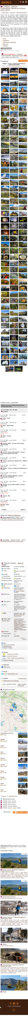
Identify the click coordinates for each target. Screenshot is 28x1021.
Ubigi (23, 621)
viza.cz (5, 647)
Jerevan (8, 65)
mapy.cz (4, 796)
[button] (16, 707)
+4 (15, 633)
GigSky (23, 624)
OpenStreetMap (19, 731)
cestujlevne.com (7, 646)
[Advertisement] (14, 386)
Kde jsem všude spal (15, 65)
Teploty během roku (13, 673)
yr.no (4, 673)
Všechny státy (22, 678)
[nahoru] (13, 1010)
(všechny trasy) (20, 519)
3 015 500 (18, 578)
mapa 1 (20, 684)
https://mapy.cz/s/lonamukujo (8, 541)
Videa (4, 38)
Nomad (16, 623)
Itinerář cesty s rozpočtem (9, 42)
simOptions (17, 624)
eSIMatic (21, 625)
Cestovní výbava (18, 66)
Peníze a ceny (17, 616)
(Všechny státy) (6, 620)
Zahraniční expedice (21, 12)
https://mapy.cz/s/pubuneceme (8, 519)
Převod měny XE (20, 614)
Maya (20, 623)
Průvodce (5, 45)
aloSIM (16, 625)
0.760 (17, 586)
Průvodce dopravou (8, 660)
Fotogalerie (6, 40)
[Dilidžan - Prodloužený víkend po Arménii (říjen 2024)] (5, 104)
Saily (15, 620)
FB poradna (21, 685)
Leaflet (12, 731)
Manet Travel (17, 621)
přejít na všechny (14, 515)
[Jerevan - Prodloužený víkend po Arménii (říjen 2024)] (5, 73)
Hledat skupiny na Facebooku (11, 680)
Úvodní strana (5, 12)
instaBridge (17, 627)
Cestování (12, 12)
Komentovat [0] (22, 812)
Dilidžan (3, 65)
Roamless (23, 627)
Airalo (16, 619)
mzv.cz (10, 647)
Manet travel (18, 628)
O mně (12, 66)
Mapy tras (5, 44)
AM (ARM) (16, 636)
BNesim (16, 629)
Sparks (21, 619)
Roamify (20, 620)
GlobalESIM (22, 629)
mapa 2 (24, 684)
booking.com (6, 667)
